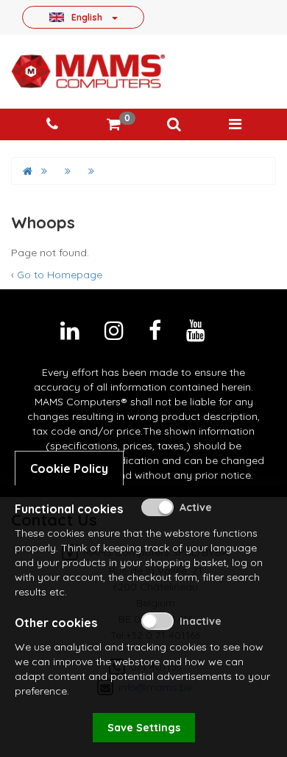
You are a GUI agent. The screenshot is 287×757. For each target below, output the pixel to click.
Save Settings (143, 727)
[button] (174, 124)
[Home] (27, 171)
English (86, 17)
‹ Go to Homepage (56, 274)
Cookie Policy (69, 468)
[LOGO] (88, 71)
